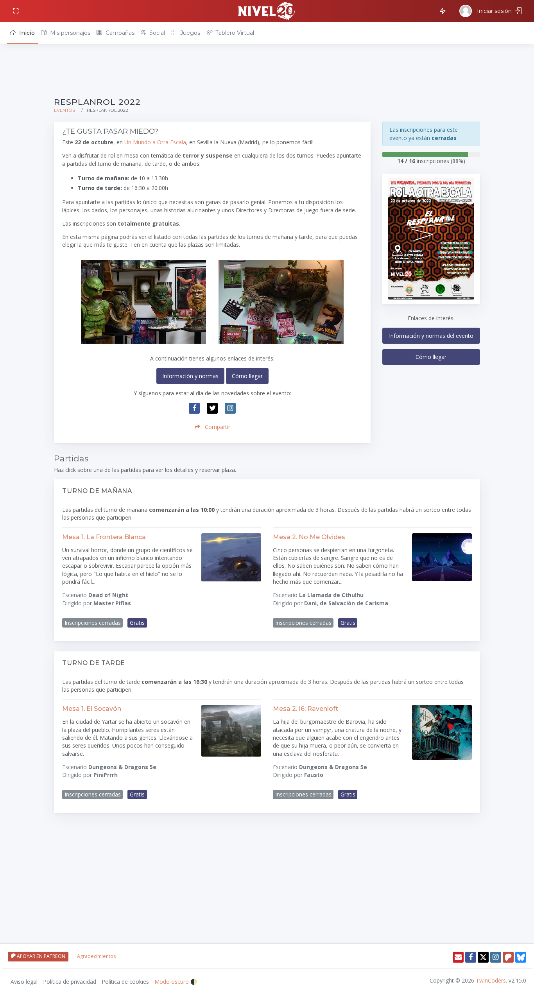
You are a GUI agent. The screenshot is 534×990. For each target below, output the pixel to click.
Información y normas (190, 376)
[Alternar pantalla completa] (16, 11)
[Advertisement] (267, 71)
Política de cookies (125, 981)
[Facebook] (470, 957)
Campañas (119, 32)
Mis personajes (69, 32)
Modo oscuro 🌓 (175, 981)
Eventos (64, 110)
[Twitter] (483, 957)
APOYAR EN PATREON (40, 956)
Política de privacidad (69, 981)
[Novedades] (441, 10)
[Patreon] (508, 957)
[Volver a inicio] (267, 11)
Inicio (26, 32)
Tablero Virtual (234, 32)
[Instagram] (495, 957)
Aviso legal (24, 981)
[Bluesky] (520, 957)
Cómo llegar (247, 376)
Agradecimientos (96, 956)
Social (156, 32)
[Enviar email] (458, 957)
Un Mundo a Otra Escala (155, 142)
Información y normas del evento (431, 335)
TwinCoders (491, 980)
